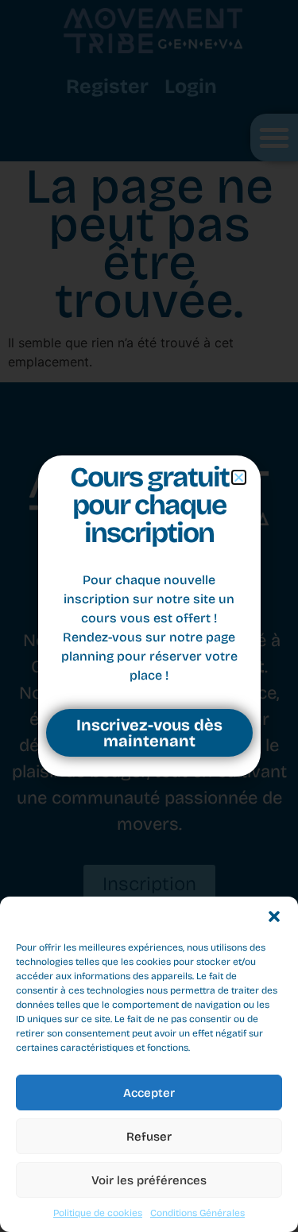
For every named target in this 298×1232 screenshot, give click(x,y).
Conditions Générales (197, 1212)
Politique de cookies (97, 1212)
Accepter (149, 1093)
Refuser (149, 1136)
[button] (274, 916)
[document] (149, 616)
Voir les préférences (149, 1180)
